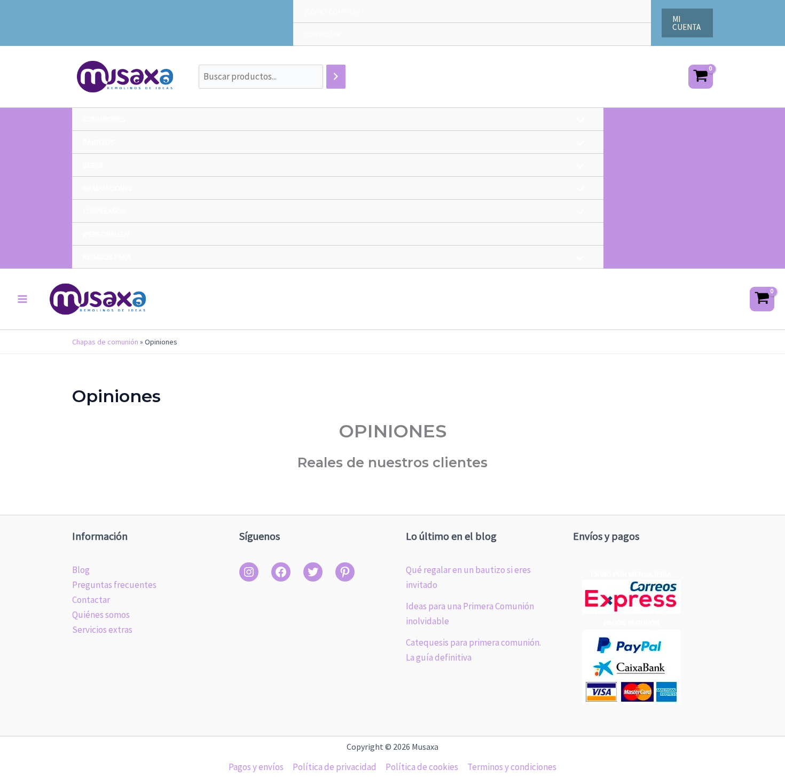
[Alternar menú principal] (22, 299)
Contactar (91, 600)
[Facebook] (281, 572)
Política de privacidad (334, 767)
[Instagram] (248, 572)
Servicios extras (102, 629)
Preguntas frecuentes (114, 585)
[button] (687, 23)
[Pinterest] (345, 572)
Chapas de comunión (105, 342)
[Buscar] (336, 77)
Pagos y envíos (256, 767)
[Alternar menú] (577, 121)
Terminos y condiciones (511, 767)
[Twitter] (313, 572)
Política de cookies (422, 767)
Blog (81, 570)
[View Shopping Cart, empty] (700, 77)
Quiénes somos (101, 615)
